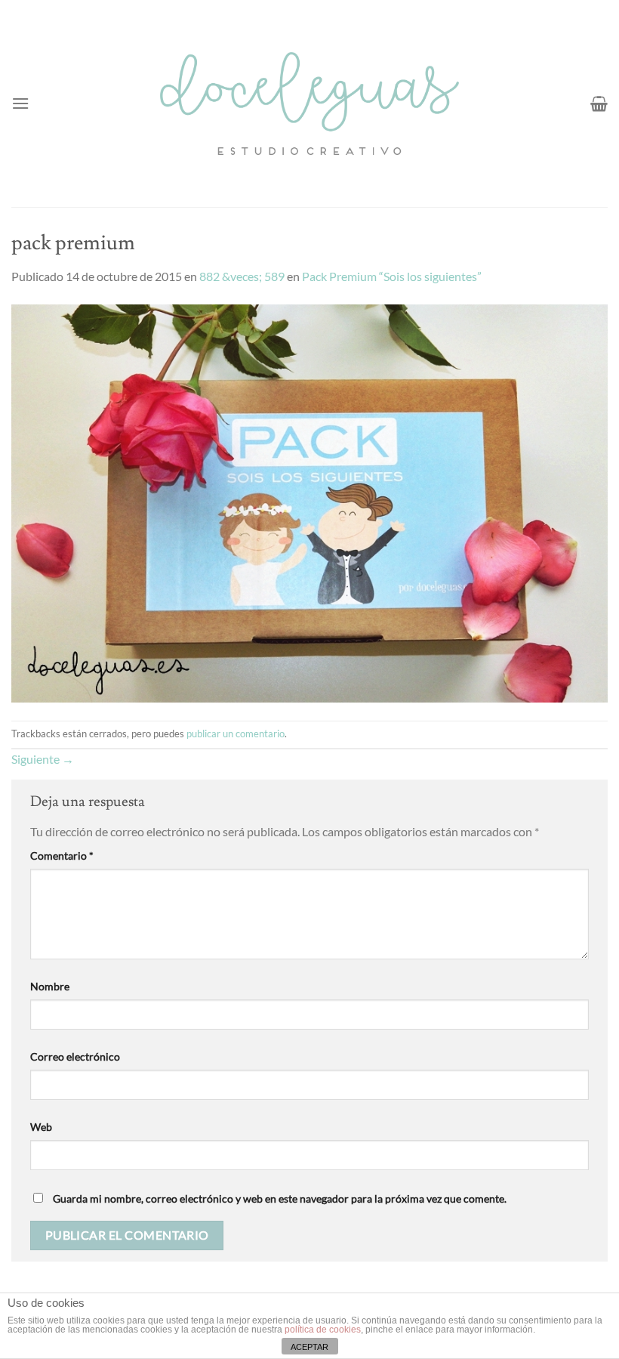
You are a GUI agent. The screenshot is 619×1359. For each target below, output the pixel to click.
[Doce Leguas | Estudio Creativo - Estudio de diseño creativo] (310, 103)
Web (41, 1126)
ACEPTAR (309, 1346)
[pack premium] (309, 501)
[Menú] (20, 103)
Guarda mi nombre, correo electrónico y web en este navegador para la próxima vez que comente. (280, 1198)
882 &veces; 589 (242, 276)
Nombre (49, 986)
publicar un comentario (235, 733)
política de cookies (323, 1329)
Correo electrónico (75, 1056)
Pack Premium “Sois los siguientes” (392, 276)
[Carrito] (599, 103)
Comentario (62, 855)
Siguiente (42, 759)
